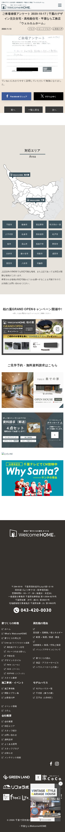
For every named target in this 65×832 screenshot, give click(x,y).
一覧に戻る (33, 109)
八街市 (24, 263)
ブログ (31, 28)
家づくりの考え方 (13, 638)
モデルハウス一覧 (44, 688)
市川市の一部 (55, 224)
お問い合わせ (11, 734)
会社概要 (6, 715)
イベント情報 (11, 706)
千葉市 (9, 224)
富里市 (9, 263)
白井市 (9, 253)
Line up (17, 642)
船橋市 (24, 224)
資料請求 (9, 739)
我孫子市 (40, 243)
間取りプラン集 (12, 692)
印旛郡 (40, 263)
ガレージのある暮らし (16, 651)
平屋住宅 (11, 656)
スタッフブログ (43, 28)
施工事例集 (10, 688)
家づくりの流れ (43, 658)
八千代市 (9, 234)
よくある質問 (11, 743)
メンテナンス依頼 (13, 757)
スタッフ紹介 (11, 730)
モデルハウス (40, 682)
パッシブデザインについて (48, 649)
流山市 (24, 243)
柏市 (9, 243)
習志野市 (40, 224)
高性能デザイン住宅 (15, 647)
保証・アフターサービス (47, 662)
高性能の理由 (40, 623)
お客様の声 (57, 28)
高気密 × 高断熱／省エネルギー (48, 632)
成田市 (55, 253)
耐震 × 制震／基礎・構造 (47, 637)
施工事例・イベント (13, 682)
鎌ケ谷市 (24, 253)
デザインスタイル (13, 660)
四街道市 (40, 234)
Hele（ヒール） (14, 664)
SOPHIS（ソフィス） (16, 673)
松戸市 (55, 234)
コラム (8, 710)
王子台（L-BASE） (45, 697)
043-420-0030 (36, 610)
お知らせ (9, 752)
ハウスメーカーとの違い (47, 666)
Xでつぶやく (50, 96)
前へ (13, 109)
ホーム (8, 629)
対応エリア (10, 725)
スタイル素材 (11, 677)
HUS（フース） (14, 669)
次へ (54, 109)
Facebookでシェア (18, 96)
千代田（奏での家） (45, 692)
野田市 (55, 243)
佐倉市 (24, 234)
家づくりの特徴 (10, 623)
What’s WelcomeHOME (16, 633)
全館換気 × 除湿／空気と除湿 (47, 644)
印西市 (40, 253)
